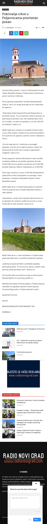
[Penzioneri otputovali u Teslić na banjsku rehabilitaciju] (8, 403)
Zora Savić (10, 27)
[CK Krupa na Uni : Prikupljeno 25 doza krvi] (8, 332)
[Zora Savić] (3, 28)
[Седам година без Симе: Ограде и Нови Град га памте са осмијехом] (8, 433)
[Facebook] (11, 33)
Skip (30, 519)
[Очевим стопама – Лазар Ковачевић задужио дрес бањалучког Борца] (8, 413)
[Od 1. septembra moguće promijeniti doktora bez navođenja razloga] (8, 344)
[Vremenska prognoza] (8, 355)
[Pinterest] (21, 33)
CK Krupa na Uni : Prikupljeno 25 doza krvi (31, 329)
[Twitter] (16, 33)
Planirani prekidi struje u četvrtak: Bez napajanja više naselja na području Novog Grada (30, 422)
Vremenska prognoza (24, 352)
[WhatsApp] (26, 33)
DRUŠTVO (5, 9)
